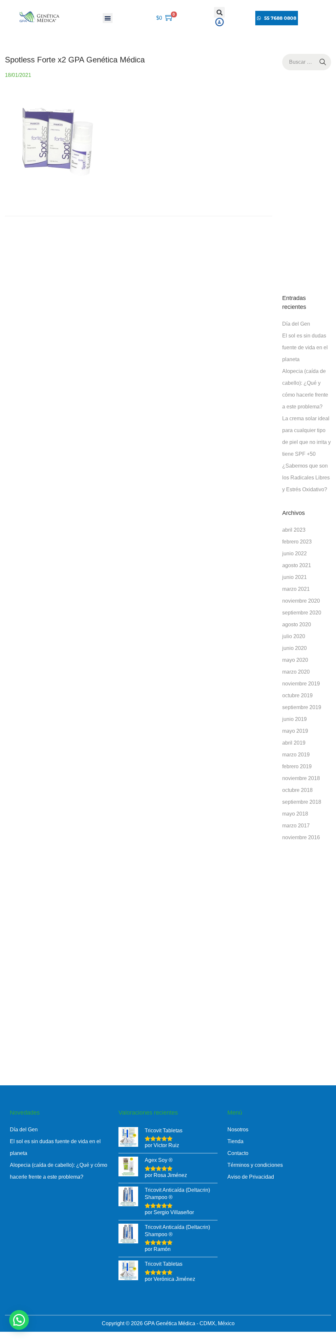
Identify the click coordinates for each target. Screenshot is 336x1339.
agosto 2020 (296, 624)
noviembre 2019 (301, 683)
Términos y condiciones (255, 1165)
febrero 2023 (297, 541)
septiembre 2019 (301, 707)
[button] (108, 18)
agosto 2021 (296, 565)
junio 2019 (294, 719)
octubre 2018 (297, 790)
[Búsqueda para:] (306, 62)
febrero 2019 (297, 766)
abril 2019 (293, 743)
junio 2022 (294, 553)
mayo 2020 (295, 660)
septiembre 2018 (301, 802)
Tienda (235, 1141)
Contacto (237, 1153)
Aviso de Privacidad (250, 1177)
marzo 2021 (296, 589)
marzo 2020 (296, 672)
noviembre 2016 (301, 837)
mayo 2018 (295, 814)
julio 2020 (293, 636)
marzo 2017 (296, 825)
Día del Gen (296, 324)
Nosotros (237, 1129)
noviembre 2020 (301, 601)
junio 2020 (294, 648)
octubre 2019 (297, 695)
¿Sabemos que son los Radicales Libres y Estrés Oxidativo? (306, 477)
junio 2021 (294, 577)
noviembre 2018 (301, 778)
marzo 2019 (296, 754)
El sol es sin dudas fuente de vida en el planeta (305, 347)
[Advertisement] (306, 182)
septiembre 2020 (301, 612)
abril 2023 (293, 530)
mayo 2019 (295, 731)
